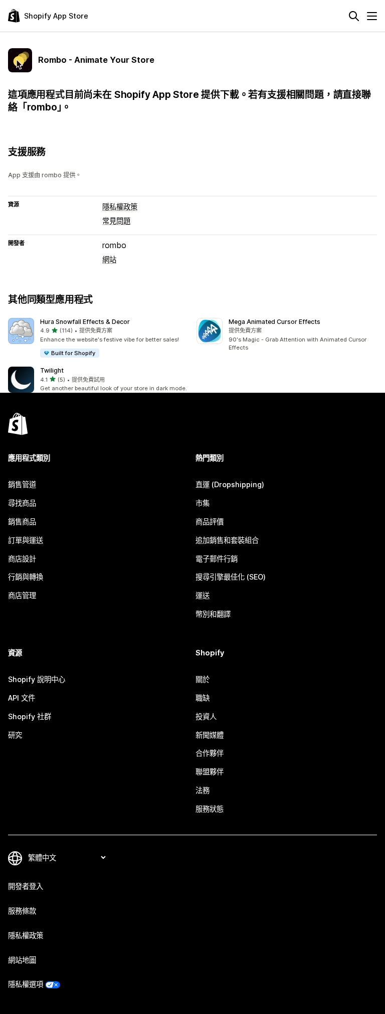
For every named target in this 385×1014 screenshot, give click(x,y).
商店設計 (22, 558)
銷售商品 (22, 521)
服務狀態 (210, 809)
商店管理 (22, 595)
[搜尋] (354, 16)
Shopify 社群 (29, 716)
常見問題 (116, 220)
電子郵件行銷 (217, 558)
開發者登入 (25, 886)
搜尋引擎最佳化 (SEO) (231, 577)
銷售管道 (22, 484)
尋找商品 (22, 503)
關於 (203, 679)
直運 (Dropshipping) (230, 484)
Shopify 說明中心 (36, 679)
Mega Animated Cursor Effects (274, 321)
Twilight (52, 370)
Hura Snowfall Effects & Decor (85, 321)
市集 (203, 503)
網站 (109, 259)
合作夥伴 (210, 753)
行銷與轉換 (25, 577)
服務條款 (22, 911)
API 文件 (21, 698)
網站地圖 (22, 960)
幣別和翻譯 (213, 614)
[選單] (372, 16)
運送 (203, 595)
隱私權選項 (25, 984)
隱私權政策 (119, 206)
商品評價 (210, 521)
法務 (203, 790)
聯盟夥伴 (210, 771)
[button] (98, 338)
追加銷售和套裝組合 (227, 540)
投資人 (206, 716)
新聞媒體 (210, 735)
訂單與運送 (25, 540)
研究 (15, 735)
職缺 (203, 698)
